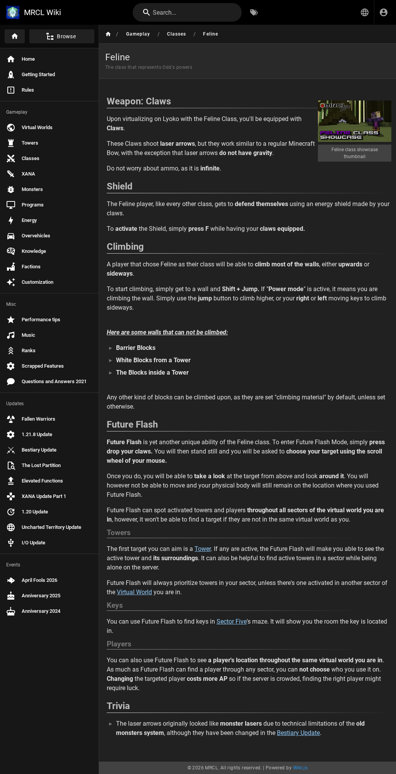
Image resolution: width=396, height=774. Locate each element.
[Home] (15, 36)
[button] (364, 12)
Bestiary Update (298, 732)
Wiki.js (300, 768)
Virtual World (134, 592)
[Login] (383, 12)
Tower (203, 548)
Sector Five (232, 621)
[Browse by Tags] (254, 12)
